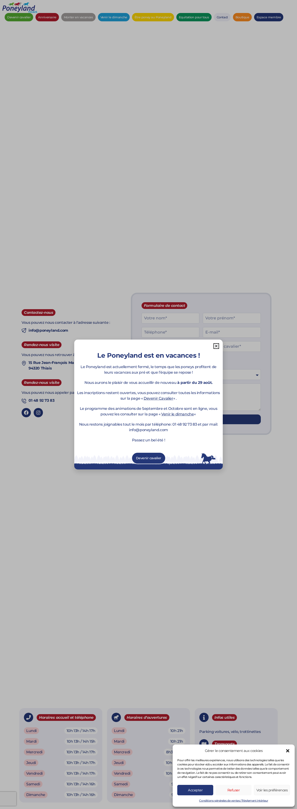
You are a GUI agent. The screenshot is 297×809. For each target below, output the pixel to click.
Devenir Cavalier (158, 398)
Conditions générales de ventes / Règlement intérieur (233, 800)
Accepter (195, 790)
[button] (287, 750)
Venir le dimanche (177, 414)
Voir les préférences (271, 790)
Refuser (233, 790)
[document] (148, 404)
